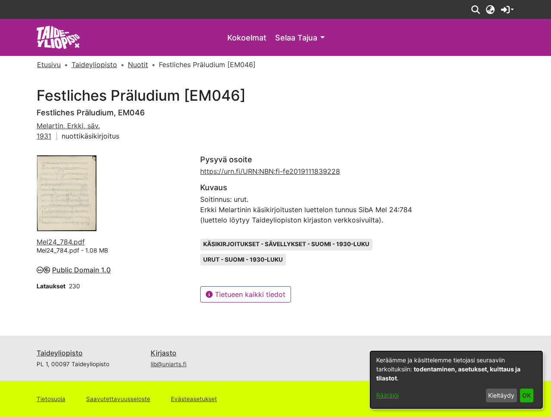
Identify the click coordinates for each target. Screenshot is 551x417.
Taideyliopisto (60, 353)
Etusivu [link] (49, 64)
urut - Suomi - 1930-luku (243, 259)
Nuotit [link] (138, 64)
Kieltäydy (501, 395)
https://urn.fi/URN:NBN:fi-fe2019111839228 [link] (270, 171)
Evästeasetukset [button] (194, 398)
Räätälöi (387, 395)
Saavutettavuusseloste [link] (118, 398)
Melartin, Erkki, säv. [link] (68, 125)
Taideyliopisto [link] (94, 64)
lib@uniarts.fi (168, 364)
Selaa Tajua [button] (296, 37)
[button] (475, 9)
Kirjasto (163, 353)
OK (526, 395)
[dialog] (456, 379)
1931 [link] (44, 136)
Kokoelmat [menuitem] (246, 37)
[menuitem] (299, 37)
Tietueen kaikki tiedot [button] (249, 294)
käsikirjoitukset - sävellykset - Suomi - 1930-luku (286, 244)
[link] (58, 36)
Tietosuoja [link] (51, 398)
